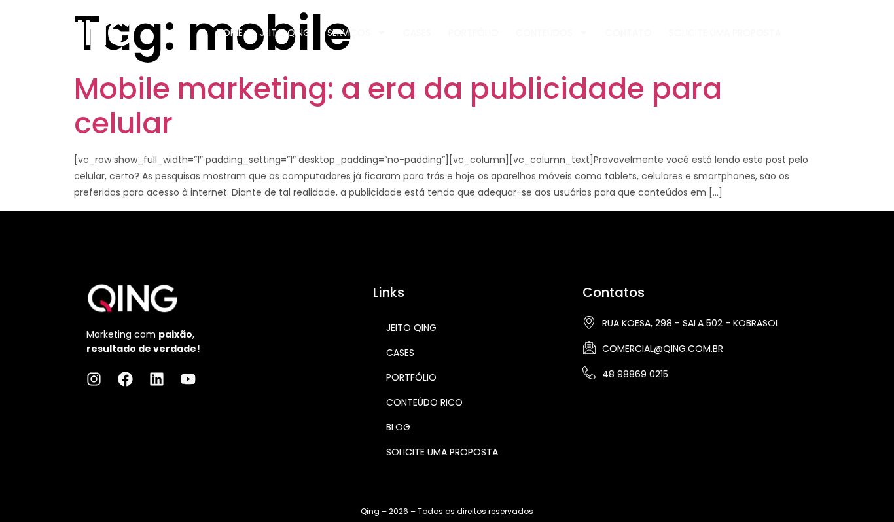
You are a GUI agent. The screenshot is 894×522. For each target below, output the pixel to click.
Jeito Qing (285, 32)
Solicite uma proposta (442, 452)
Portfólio (473, 32)
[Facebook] (830, 31)
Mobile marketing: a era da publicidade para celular (398, 106)
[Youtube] (873, 31)
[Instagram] (808, 31)
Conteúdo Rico (424, 402)
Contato (628, 32)
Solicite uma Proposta (725, 32)
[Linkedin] (851, 31)
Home (230, 32)
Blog (398, 427)
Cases (417, 32)
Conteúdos (544, 32)
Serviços (348, 32)
